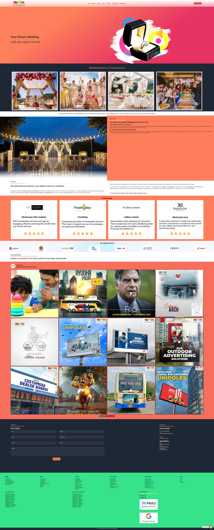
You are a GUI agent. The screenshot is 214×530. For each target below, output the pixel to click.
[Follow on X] (145, 495)
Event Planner (122, 3)
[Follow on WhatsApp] (145, 498)
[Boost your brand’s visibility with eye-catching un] (179, 390)
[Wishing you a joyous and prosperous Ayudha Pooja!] (83, 293)
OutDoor (108, 3)
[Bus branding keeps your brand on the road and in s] (131, 390)
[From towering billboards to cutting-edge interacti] (179, 342)
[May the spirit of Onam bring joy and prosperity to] (83, 390)
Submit (56, 458)
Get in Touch (198, 3)
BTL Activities (114, 3)
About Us (93, 3)
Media (103, 3)
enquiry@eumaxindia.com (167, 433)
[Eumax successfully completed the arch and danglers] (179, 293)
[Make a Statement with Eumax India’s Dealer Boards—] (34, 390)
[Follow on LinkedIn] (140, 495)
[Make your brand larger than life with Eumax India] (131, 342)
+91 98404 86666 (165, 431)
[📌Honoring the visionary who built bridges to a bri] (131, 293)
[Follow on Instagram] (140, 498)
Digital (99, 3)
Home (89, 3)
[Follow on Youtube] (143, 498)
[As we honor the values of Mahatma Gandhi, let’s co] (34, 342)
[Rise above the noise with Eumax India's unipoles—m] (83, 342)
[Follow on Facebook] (143, 495)
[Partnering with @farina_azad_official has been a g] (34, 293)
